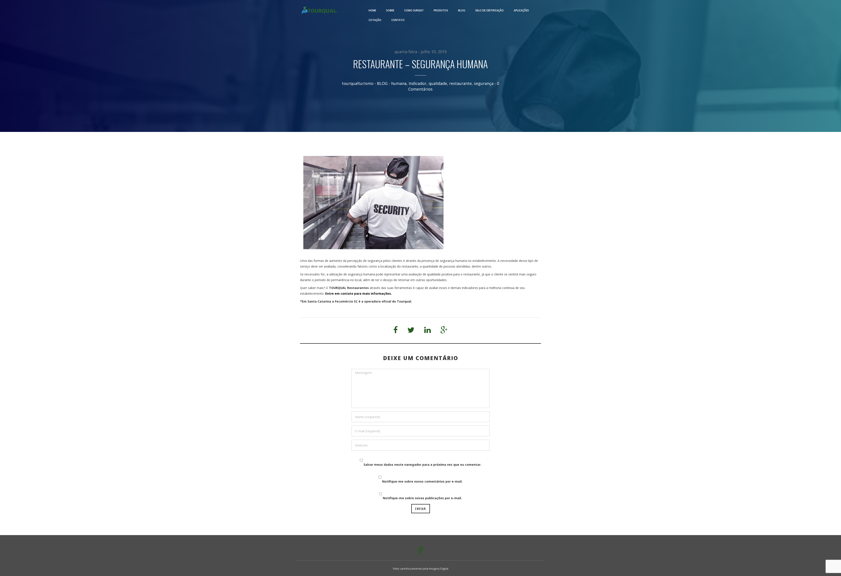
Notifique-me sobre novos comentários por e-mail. (422, 481)
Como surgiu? (414, 10)
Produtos (441, 10)
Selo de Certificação (489, 10)
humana (398, 83)
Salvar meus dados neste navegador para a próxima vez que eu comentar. (422, 464)
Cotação (375, 20)
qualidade (438, 83)
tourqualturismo (357, 83)
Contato (398, 20)
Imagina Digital (438, 569)
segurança (483, 83)
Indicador (417, 83)
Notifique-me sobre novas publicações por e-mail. (422, 498)
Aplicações (521, 10)
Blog (461, 10)
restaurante (460, 83)
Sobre (390, 10)
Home (372, 10)
